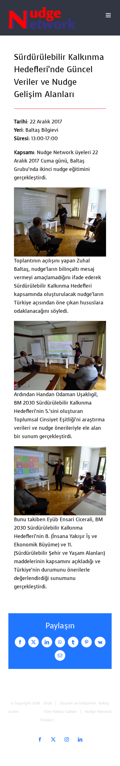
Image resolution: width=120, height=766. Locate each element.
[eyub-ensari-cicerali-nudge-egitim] (60, 450)
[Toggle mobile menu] (109, 15)
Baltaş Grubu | (32, 711)
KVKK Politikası (68, 720)
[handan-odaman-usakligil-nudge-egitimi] (60, 325)
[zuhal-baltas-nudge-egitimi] (60, 191)
